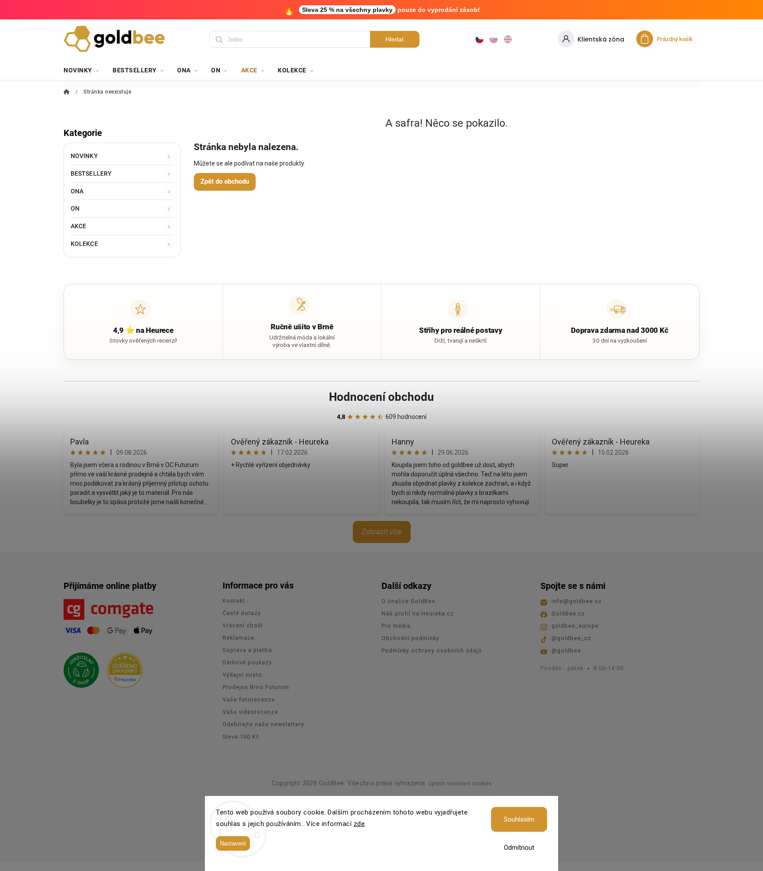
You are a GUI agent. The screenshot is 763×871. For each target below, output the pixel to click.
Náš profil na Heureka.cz (418, 613)
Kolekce (84, 243)
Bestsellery (91, 173)
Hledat (394, 39)
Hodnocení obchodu (381, 396)
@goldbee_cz (571, 638)
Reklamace (238, 637)
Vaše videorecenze (250, 712)
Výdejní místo (242, 674)
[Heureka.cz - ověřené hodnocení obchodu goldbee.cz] (122, 667)
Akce (78, 226)
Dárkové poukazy (247, 662)
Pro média (396, 625)
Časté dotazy (242, 613)
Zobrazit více (382, 532)
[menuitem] (85, 70)
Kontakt (234, 600)
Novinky (84, 155)
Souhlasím (519, 819)
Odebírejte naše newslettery (263, 724)
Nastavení (233, 843)
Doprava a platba (247, 650)
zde (359, 824)
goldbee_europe (575, 625)
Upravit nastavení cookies (459, 784)
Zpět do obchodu (224, 181)
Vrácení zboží (243, 625)
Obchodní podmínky (410, 638)
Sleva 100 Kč (241, 736)
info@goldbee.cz (576, 601)
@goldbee (566, 650)
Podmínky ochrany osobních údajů (432, 650)
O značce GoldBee (408, 601)
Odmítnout (519, 848)
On (75, 208)
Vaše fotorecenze (249, 699)
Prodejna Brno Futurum (256, 687)
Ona (77, 191)
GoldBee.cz (568, 613)
